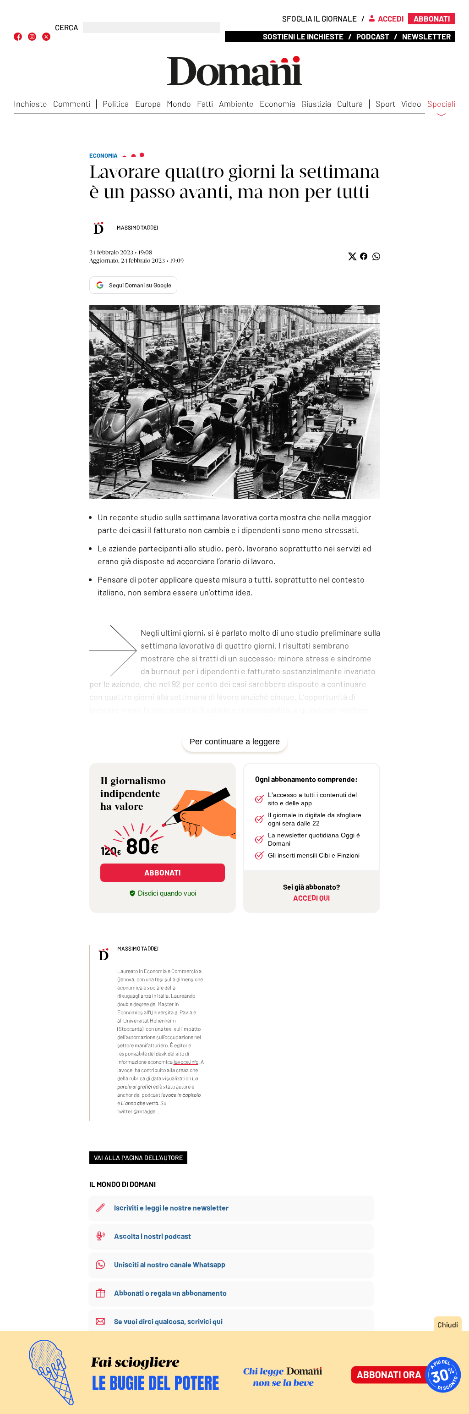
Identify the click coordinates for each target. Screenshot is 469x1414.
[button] (351, 256)
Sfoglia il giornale (319, 18)
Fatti (205, 104)
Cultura (350, 104)
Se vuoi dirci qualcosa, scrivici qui (168, 1321)
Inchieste (30, 104)
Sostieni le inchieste (303, 36)
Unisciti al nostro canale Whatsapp (169, 1264)
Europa (148, 104)
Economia (277, 104)
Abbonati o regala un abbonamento (170, 1292)
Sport (385, 104)
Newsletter (426, 36)
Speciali (441, 104)
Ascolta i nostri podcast (152, 1236)
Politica (116, 104)
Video (411, 104)
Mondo (179, 104)
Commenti (71, 104)
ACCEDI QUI (311, 897)
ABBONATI (162, 872)
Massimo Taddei (137, 227)
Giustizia (316, 104)
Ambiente (236, 104)
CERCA (66, 27)
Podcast (372, 36)
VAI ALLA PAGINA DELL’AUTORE (138, 1157)
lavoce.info (186, 1061)
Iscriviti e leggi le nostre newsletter (171, 1207)
